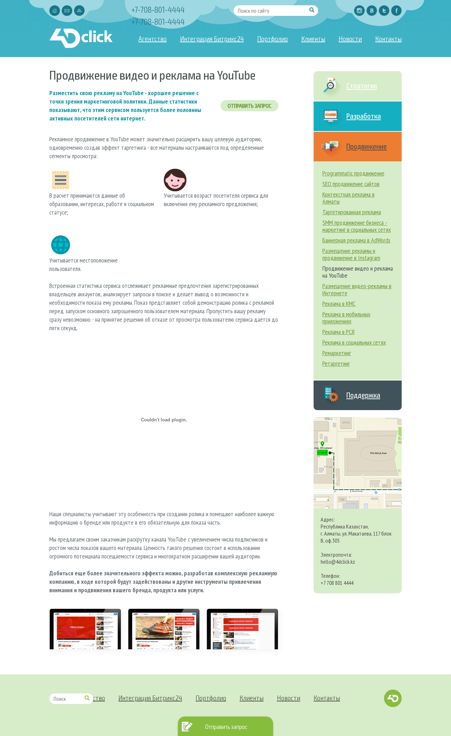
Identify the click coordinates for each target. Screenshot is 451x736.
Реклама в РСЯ (338, 332)
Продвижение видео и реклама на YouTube (357, 271)
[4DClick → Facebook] (396, 10)
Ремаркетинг (336, 353)
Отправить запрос (249, 105)
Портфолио (272, 38)
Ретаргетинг (336, 363)
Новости (350, 38)
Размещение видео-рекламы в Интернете (356, 289)
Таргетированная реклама (351, 212)
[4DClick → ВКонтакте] (371, 10)
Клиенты (313, 38)
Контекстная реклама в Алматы (348, 197)
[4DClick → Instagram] (359, 10)
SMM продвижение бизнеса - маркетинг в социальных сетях (356, 226)
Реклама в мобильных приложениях (346, 317)
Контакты (388, 38)
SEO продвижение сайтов (350, 184)
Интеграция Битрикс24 (212, 38)
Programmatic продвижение (353, 173)
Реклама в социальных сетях (354, 342)
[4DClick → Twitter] (384, 10)
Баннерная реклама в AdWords (356, 240)
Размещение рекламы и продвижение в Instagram (351, 254)
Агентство (152, 38)
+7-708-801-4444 (158, 9)
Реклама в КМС (339, 303)
